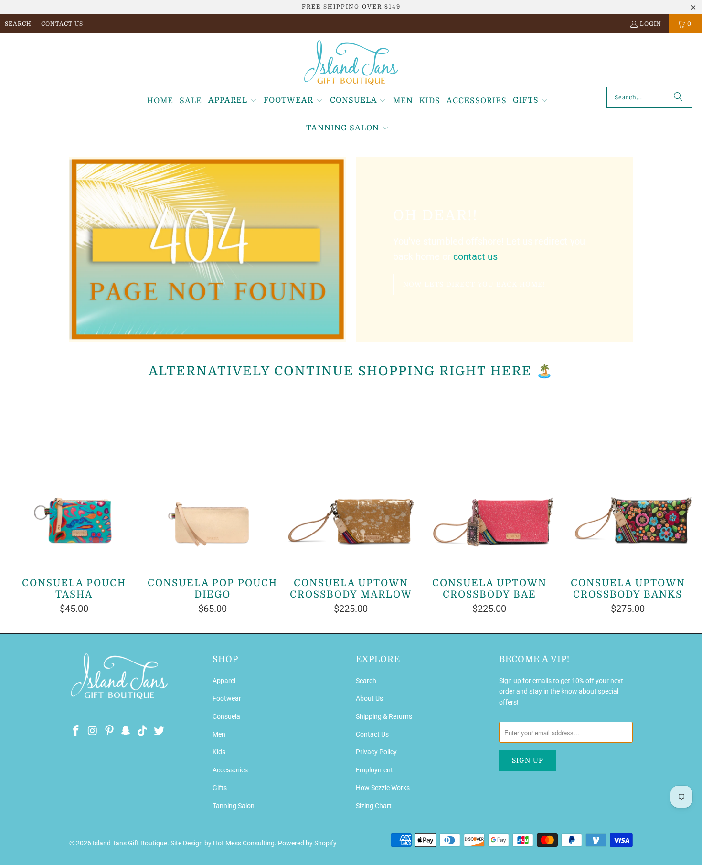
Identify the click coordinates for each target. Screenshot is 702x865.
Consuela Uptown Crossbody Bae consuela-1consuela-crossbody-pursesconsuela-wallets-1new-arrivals (489, 484)
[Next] (680, 507)
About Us (369, 698)
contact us (475, 256)
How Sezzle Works (383, 787)
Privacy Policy (376, 752)
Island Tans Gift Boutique (130, 843)
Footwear (227, 698)
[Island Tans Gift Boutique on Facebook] (76, 731)
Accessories (230, 770)
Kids (219, 752)
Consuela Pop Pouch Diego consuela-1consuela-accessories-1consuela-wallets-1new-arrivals (212, 484)
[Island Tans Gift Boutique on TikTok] (143, 731)
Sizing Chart (374, 806)
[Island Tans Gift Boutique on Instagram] (93, 731)
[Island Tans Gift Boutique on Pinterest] (109, 731)
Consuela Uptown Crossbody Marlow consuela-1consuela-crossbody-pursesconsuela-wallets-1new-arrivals (351, 484)
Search (18, 24)
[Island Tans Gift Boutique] (351, 62)
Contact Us (62, 24)
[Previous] (21, 507)
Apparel (224, 680)
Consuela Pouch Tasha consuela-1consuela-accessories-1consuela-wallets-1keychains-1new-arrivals (74, 484)
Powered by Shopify (307, 843)
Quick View (351, 505)
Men (219, 734)
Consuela (226, 716)
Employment (374, 770)
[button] (232, 101)
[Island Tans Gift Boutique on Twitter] (159, 731)
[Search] (678, 97)
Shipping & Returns (384, 716)
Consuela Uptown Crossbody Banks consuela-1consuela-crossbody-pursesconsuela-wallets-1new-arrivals (628, 484)
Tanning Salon (234, 806)
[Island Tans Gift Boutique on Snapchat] (126, 731)
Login (650, 24)
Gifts (220, 787)
